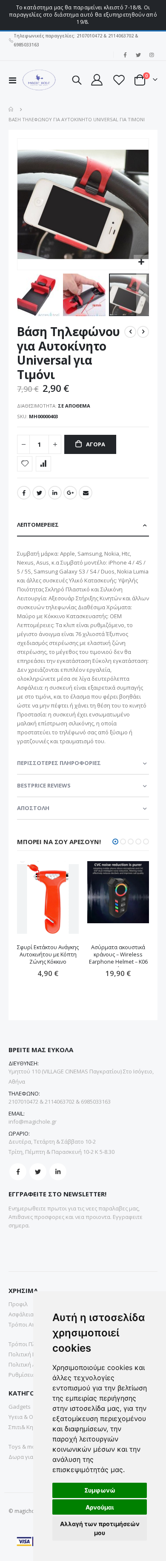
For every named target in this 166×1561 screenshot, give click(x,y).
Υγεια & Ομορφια (30, 1417)
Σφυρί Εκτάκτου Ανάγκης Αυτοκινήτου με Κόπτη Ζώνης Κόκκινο (48, 954)
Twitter (39, 492)
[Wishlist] (118, 80)
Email (85, 492)
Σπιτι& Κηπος (26, 1427)
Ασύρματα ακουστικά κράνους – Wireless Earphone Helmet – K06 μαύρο (118, 955)
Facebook (24, 492)
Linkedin (57, 1171)
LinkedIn (55, 492)
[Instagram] (151, 54)
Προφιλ (18, 1304)
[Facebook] (125, 54)
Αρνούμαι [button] (100, 1507)
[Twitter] (138, 54)
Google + (70, 492)
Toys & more (25, 1446)
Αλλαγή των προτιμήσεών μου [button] (100, 1528)
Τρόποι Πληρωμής (32, 1344)
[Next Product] (143, 332)
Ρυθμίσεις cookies (32, 1374)
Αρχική (11, 109)
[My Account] (96, 80)
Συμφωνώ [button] (99, 1490)
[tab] (83, 525)
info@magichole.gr (33, 1121)
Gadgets (20, 1406)
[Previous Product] (130, 332)
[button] (141, 262)
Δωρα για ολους (29, 1457)
